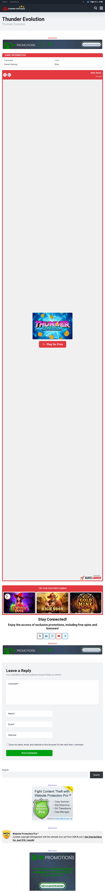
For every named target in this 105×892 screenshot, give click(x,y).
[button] (52, 326)
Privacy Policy (58, 886)
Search (5, 770)
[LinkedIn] (46, 636)
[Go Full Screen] (9, 75)
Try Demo (19, 602)
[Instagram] (52, 636)
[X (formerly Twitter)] (40, 636)
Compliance (14, 2)
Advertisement (52, 38)
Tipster (4, 2)
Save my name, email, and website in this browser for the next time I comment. (46, 744)
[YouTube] (58, 636)
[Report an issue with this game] (5, 75)
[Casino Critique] (14, 8)
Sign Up (86, 878)
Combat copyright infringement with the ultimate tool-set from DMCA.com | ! (57, 836)
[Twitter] (83, 2)
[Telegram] (65, 636)
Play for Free (54, 344)
